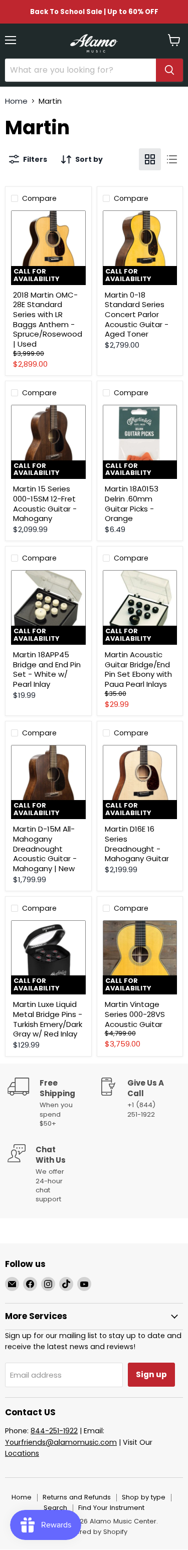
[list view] (172, 159)
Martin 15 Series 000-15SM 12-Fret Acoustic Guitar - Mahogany (45, 503)
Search (55, 1507)
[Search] (169, 70)
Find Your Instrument (111, 1507)
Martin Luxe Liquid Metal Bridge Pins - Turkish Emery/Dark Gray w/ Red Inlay (47, 1019)
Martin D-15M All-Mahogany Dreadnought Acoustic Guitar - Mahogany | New (45, 849)
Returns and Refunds (77, 1497)
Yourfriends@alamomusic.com (61, 1442)
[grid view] (150, 159)
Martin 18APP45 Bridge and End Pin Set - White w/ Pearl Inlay (47, 669)
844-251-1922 (54, 1431)
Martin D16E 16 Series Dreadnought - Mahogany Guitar (137, 844)
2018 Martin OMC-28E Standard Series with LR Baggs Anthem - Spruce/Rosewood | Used (47, 319)
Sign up (151, 1374)
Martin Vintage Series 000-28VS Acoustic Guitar (135, 1014)
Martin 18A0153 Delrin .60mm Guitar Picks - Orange (131, 503)
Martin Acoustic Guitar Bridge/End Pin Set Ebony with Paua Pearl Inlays (138, 669)
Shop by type (143, 1497)
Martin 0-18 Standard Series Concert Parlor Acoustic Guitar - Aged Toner (136, 315)
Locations (22, 1453)
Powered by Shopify (94, 1531)
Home (16, 101)
